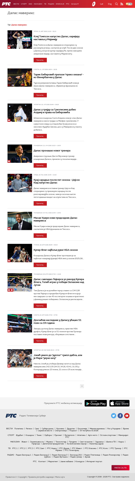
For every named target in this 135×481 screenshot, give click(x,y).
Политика (18, 428)
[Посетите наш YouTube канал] (126, 415)
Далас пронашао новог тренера (52, 150)
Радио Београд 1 (23, 455)
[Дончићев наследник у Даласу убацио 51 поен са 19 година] (20, 323)
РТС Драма (64, 448)
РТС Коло (103, 448)
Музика (49, 442)
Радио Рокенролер (111, 455)
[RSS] (121, 4)
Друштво (71, 428)
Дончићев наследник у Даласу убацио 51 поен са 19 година (57, 321)
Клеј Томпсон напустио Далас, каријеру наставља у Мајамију (56, 38)
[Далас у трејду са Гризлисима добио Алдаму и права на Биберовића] (20, 113)
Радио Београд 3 (59, 455)
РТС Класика (90, 448)
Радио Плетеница (92, 455)
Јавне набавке (66, 461)
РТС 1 (15, 448)
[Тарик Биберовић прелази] (20, 77)
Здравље (99, 442)
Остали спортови (108, 435)
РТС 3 (30, 448)
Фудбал (19, 435)
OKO (30, 4)
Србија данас (48, 428)
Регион (29, 428)
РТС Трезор (115, 448)
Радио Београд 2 (41, 455)
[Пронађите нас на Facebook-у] (120, 415)
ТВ (45, 4)
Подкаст (73, 430)
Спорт (24, 4)
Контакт (42, 461)
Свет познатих (86, 442)
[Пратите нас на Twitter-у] (113, 415)
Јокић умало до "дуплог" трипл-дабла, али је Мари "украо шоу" (58, 357)
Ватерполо (70, 435)
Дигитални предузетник (53, 444)
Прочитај (39, 60)
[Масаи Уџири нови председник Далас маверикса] (20, 221)
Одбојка (48, 435)
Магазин (38, 4)
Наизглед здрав (96, 444)
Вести (16, 4)
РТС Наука (52, 448)
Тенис (39, 435)
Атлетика (81, 435)
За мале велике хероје (77, 444)
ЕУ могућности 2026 (89, 430)
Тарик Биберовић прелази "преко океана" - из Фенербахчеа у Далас (58, 76)
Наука (121, 442)
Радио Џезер (76, 457)
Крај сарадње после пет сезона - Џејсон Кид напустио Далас (57, 181)
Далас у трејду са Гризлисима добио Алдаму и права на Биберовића (55, 111)
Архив (87, 457)
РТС (67, 4)
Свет (37, 428)
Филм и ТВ (111, 442)
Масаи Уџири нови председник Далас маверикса (55, 219)
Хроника (60, 428)
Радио (51, 4)
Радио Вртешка (61, 457)
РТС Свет (40, 448)
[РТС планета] (94, 4)
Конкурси (79, 461)
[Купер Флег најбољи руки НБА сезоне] (20, 253)
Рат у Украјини (113, 428)
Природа (36, 444)
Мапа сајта (120, 468)
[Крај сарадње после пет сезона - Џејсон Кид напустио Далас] (20, 183)
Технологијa (61, 442)
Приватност (11, 477)
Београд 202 (76, 455)
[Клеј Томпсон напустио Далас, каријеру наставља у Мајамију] (20, 39)
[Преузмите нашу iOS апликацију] (119, 403)
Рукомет (58, 435)
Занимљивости (37, 442)
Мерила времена (97, 428)
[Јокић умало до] (20, 358)
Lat (101, 3)
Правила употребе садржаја (41, 477)
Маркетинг (53, 461)
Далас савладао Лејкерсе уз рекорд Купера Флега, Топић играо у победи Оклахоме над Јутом (59, 282)
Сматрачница (61, 430)
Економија (82, 428)
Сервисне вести (45, 430)
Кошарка (30, 435)
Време (126, 428)
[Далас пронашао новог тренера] (20, 154)
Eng (110, 3)
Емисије (60, 4)
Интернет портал (94, 461)
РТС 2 (22, 448)
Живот (24, 442)
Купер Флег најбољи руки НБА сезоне (56, 249)
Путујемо (73, 442)
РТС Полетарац (72, 450)
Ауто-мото (92, 435)
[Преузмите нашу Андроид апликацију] (96, 403)
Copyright (22, 477)
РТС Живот (77, 448)
